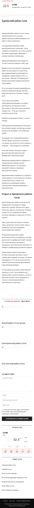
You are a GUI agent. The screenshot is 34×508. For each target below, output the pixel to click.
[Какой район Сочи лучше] (17, 312)
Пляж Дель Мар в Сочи (9, 465)
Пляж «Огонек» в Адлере (9, 473)
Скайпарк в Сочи (7, 469)
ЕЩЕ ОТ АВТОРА (25, 301)
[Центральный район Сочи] (17, 333)
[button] (5, 12)
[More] (23, 28)
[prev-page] (3, 368)
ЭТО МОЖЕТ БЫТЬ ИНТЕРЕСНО (12, 301)
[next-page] (6, 368)
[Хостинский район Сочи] (17, 353)
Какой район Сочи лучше (13, 323)
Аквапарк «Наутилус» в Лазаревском (13, 482)
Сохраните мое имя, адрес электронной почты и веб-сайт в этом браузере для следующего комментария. (15, 411)
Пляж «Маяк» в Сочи (8, 486)
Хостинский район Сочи (13, 364)
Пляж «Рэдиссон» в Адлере (10, 490)
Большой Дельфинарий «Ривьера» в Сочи (14, 477)
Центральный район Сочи (14, 343)
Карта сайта (12, 500)
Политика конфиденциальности (24, 500)
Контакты (5, 500)
